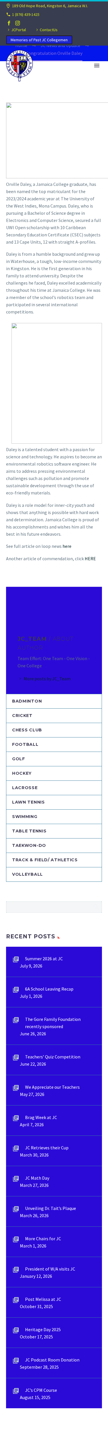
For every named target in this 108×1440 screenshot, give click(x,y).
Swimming (24, 816)
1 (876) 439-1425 (25, 14)
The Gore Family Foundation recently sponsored (53, 1022)
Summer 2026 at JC (44, 958)
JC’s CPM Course (41, 1390)
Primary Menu (97, 65)
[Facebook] (9, 23)
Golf (18, 758)
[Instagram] (17, 23)
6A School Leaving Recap (49, 989)
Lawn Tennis (28, 802)
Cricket (22, 715)
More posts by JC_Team (47, 678)
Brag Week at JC (41, 1117)
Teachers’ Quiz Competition (52, 1057)
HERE (90, 558)
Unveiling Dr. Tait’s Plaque (50, 1208)
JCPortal (18, 29)
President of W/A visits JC (50, 1269)
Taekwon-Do (29, 845)
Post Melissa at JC (43, 1299)
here (66, 546)
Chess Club (27, 730)
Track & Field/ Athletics (45, 859)
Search (96, 906)
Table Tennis (29, 831)
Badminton (27, 701)
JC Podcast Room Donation (52, 1360)
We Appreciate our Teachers (52, 1087)
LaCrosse (25, 787)
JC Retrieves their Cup (47, 1147)
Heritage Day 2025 (43, 1329)
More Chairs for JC (43, 1238)
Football (25, 744)
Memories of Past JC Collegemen (39, 39)
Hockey (22, 773)
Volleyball (27, 874)
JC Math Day (37, 1178)
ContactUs (49, 29)
